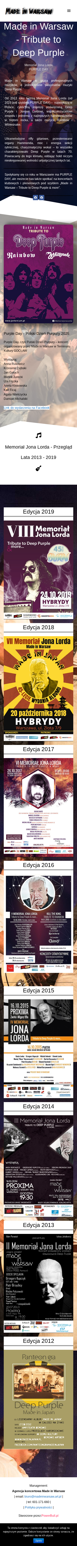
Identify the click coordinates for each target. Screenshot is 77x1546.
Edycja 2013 (38, 1225)
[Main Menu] (69, 10)
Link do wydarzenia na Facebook (27, 408)
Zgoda (38, 1540)
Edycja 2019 (38, 512)
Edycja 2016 (38, 865)
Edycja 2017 (38, 749)
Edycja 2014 (38, 1106)
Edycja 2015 (38, 990)
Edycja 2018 (38, 627)
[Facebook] (35, 197)
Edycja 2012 (38, 1341)
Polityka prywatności (38, 1507)
